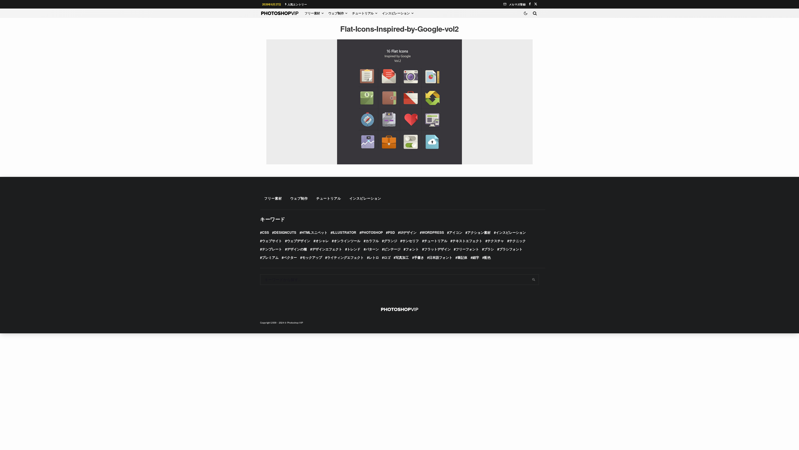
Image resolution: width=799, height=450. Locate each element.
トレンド (353, 249)
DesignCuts (285, 232)
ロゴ (387, 257)
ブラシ (489, 249)
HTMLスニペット (314, 232)
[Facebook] (529, 4)
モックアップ (312, 257)
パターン (372, 249)
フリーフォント (467, 249)
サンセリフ (410, 240)
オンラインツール (347, 240)
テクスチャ (495, 240)
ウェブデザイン (298, 240)
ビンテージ (392, 249)
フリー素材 (312, 13)
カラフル (372, 240)
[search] (534, 280)
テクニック (517, 240)
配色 (487, 257)
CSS (265, 232)
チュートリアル (363, 13)
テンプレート (272, 249)
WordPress (433, 232)
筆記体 (462, 257)
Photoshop (372, 232)
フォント (412, 249)
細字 (476, 257)
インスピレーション (396, 13)
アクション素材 (479, 232)
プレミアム (270, 257)
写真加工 (402, 257)
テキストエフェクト (467, 240)
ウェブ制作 (336, 13)
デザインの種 (297, 249)
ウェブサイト (272, 240)
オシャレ (322, 240)
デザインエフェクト (327, 249)
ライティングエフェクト (345, 257)
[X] (535, 4)
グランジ (390, 240)
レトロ (374, 257)
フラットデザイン (437, 249)
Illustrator (344, 232)
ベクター (290, 257)
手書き (419, 257)
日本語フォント (440, 257)
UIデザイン (408, 232)
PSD (391, 232)
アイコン (455, 232)
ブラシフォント (510, 249)
